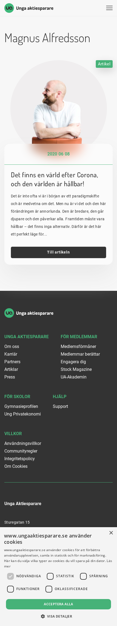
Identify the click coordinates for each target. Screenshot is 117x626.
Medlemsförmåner (78, 346)
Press (9, 377)
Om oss (11, 346)
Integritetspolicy (19, 458)
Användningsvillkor (22, 443)
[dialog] (58, 576)
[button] (58, 616)
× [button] (111, 533)
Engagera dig (73, 361)
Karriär (10, 354)
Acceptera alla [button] (58, 604)
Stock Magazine (76, 369)
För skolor (17, 396)
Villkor (13, 433)
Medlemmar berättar (80, 354)
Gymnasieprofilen (21, 406)
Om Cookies (15, 466)
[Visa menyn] (109, 8)
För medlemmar (79, 336)
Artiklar (11, 369)
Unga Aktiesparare (26, 336)
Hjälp (59, 396)
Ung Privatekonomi (22, 414)
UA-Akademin (74, 377)
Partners (12, 361)
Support (60, 406)
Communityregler (20, 451)
